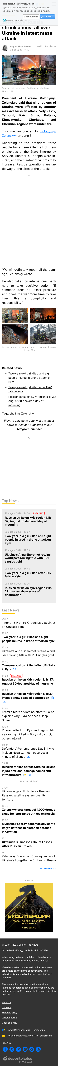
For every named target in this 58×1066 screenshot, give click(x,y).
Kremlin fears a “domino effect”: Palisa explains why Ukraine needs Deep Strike (28, 714)
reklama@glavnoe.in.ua (20, 1035)
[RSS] (38, 1049)
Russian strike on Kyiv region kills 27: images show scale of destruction (27, 694)
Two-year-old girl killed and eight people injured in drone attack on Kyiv (29, 377)
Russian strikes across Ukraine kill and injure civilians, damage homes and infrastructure (28, 769)
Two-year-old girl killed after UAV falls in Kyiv (28, 665)
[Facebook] (5, 1049)
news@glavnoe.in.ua (19, 1030)
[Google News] (31, 1049)
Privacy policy (9, 1017)
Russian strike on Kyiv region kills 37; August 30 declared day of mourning (32, 401)
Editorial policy (9, 1012)
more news (47, 868)
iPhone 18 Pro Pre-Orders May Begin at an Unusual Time (28, 623)
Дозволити (47, 16)
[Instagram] (25, 1049)
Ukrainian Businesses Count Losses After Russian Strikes (27, 842)
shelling (15, 413)
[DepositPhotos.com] (17, 1060)
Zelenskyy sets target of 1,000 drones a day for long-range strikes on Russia (28, 810)
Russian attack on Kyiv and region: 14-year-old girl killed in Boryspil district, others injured (28, 732)
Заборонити (31, 16)
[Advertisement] (29, 204)
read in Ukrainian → (46, 46)
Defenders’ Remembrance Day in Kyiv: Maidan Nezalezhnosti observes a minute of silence (28, 750)
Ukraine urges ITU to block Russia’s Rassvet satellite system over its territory (26, 793)
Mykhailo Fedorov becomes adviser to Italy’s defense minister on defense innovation (28, 826)
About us (6, 1002)
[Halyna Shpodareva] (5, 50)
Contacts (6, 1007)
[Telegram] (18, 1049)
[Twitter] (11, 1049)
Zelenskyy (28, 413)
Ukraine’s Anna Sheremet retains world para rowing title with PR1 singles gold (28, 651)
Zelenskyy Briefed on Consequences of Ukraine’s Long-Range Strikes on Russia (29, 856)
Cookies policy (9, 1022)
